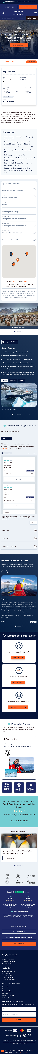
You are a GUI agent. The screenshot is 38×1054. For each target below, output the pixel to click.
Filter (3, 438)
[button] (11, 254)
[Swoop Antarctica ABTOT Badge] (30, 876)
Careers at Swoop (8, 995)
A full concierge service (30, 789)
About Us (5, 987)
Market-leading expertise (18, 789)
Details (5, 380)
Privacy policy (23, 1052)
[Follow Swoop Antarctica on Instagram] (24, 1035)
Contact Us (6, 989)
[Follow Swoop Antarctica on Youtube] (29, 1035)
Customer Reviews (8, 979)
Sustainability (6, 991)
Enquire (33, 622)
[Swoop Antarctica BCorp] (7, 876)
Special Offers (7, 975)
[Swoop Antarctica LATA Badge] (19, 882)
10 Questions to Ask (9, 971)
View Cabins (19, 479)
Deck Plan (13, 380)
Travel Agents (6, 997)
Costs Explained (7, 977)
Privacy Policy (13, 1041)
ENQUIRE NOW (31, 62)
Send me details (18, 45)
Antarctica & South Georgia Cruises (12, 18)
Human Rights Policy (30, 1041)
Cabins (21, 380)
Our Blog (5, 993)
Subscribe (19, 1019)
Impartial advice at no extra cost (6, 789)
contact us (4, 448)
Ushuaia (14, 281)
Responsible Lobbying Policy (20, 1043)
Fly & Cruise (6, 973)
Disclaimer (20, 1041)
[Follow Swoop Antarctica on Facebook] (19, 1035)
